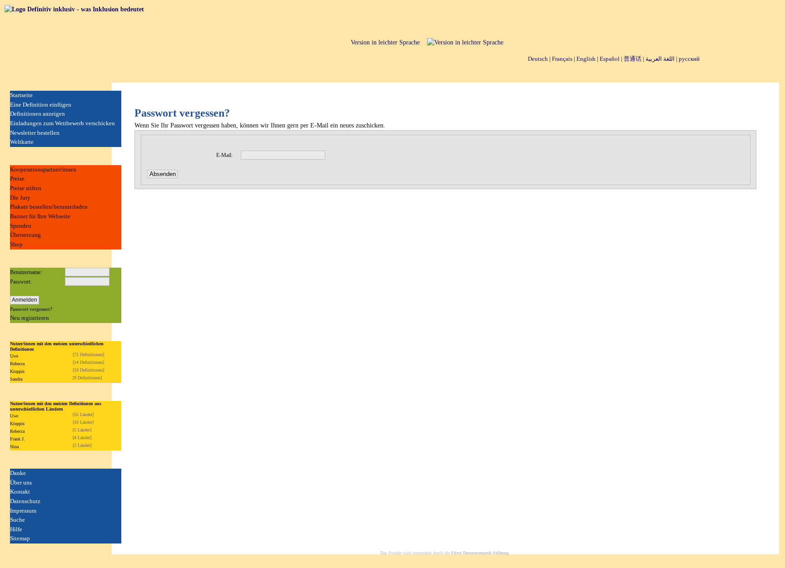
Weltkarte (22, 141)
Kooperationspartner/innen (43, 169)
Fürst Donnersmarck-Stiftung (480, 552)
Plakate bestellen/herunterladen (49, 206)
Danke (18, 473)
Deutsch (538, 58)
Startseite (21, 95)
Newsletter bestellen (35, 132)
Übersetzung (25, 234)
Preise (17, 178)
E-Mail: (224, 155)
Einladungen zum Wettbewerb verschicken (62, 123)
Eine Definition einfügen (40, 104)
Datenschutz (25, 501)
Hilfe (16, 529)
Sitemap (20, 538)
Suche (17, 519)
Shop (16, 244)
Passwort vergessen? (31, 309)
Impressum (23, 510)
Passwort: (20, 282)
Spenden (20, 225)
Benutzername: (26, 272)
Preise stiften (25, 188)
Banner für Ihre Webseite (40, 216)
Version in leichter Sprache (385, 42)
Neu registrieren (29, 317)
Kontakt (20, 491)
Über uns (21, 482)
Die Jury (20, 197)
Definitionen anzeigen (37, 113)
